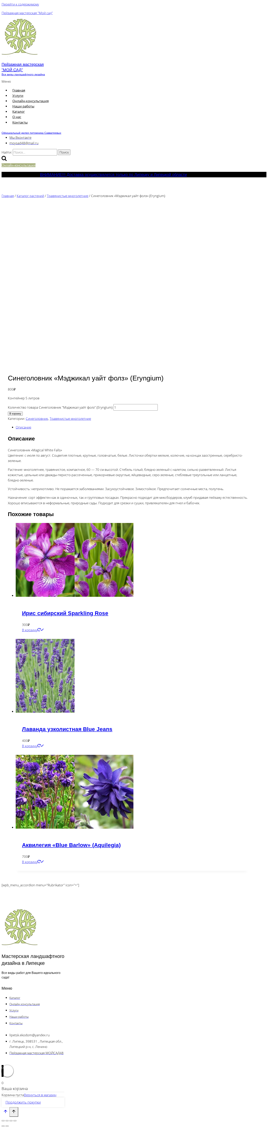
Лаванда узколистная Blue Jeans (67, 729)
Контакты (20, 122)
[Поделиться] (11, 1120)
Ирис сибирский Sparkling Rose (65, 613)
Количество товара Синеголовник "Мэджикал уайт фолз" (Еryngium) (60, 407)
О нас (16, 117)
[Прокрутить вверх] (5, 1112)
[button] (83, 81)
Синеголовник (37, 418)
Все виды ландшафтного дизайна (23, 74)
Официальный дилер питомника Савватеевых (31, 132)
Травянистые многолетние (70, 418)
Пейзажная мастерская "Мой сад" (27, 13)
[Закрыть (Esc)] (14, 1120)
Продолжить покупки (23, 1102)
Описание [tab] (23, 427)
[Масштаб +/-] (3, 1120)
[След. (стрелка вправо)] (7, 1126)
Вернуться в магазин (40, 1095)
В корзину (15, 413)
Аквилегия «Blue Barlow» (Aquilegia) (71, 845)
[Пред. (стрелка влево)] (3, 1126)
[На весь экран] (7, 1120)
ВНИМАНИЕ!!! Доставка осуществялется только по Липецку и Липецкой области (113, 174)
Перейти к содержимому (20, 4)
